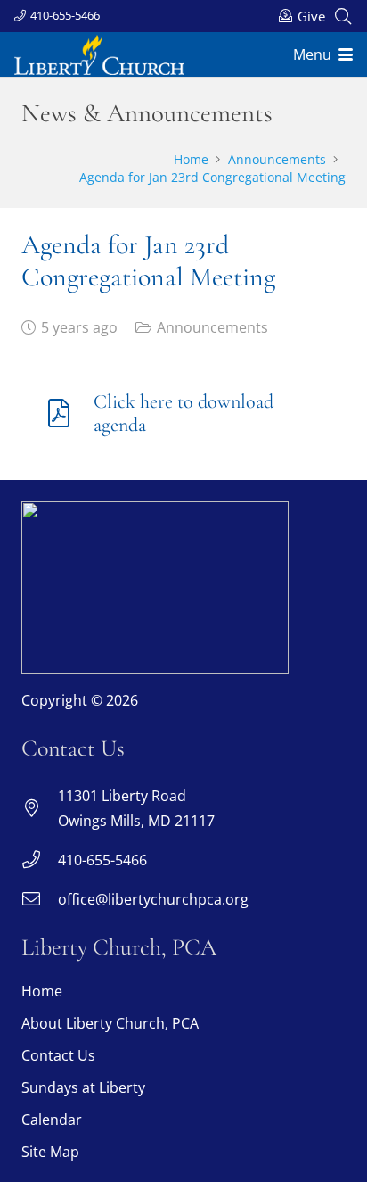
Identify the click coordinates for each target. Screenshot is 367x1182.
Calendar (51, 1119)
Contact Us (58, 1055)
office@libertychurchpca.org (153, 899)
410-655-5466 (102, 860)
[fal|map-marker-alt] (39, 808)
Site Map (50, 1151)
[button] (343, 16)
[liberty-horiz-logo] (99, 55)
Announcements (212, 327)
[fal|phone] (39, 860)
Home (41, 991)
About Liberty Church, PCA (110, 1023)
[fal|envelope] (39, 899)
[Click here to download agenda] (68, 413)
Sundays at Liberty (83, 1087)
